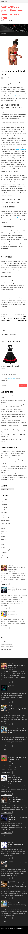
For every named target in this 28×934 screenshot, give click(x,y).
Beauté (3, 510)
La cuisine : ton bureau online (15, 844)
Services (3, 547)
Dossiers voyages (5, 520)
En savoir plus (5, 584)
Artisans (3, 502)
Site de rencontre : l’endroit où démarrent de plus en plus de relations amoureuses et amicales (17, 884)
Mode (2, 534)
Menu (4, 34)
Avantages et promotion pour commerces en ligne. (12, 12)
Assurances (4, 504)
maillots (15, 96)
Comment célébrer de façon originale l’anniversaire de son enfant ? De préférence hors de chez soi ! (13, 477)
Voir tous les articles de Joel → (9, 334)
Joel (6, 78)
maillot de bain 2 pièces (18, 218)
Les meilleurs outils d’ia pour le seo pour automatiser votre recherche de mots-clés (17, 730)
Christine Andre (5, 475)
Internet (3, 526)
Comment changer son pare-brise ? (16, 473)
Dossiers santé (5, 518)
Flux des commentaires (7, 647)
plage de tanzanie (21, 149)
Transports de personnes (7, 558)
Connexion (3, 641)
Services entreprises (6, 550)
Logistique (4, 531)
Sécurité (3, 544)
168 (5, 749)
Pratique (3, 542)
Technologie (4, 552)
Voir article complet (7, 682)
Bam (2, 931)
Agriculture (4, 499)
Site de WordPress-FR (7, 649)
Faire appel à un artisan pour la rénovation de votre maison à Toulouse (13, 461)
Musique (3, 536)
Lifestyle (3, 528)
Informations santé (6, 523)
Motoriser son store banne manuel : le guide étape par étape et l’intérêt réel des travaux (17, 709)
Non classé (4, 539)
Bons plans (4, 512)
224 (5, 631)
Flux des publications (6, 644)
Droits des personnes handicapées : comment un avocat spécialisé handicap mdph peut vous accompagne (14, 416)
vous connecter (11, 379)
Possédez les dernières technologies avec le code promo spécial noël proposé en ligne (16, 779)
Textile (2, 68)
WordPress (20, 930)
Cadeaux (3, 515)
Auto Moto (4, 507)
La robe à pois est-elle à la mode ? (10, 366)
